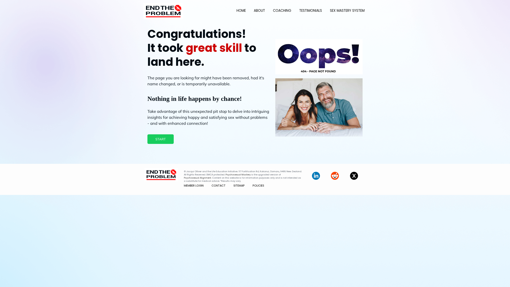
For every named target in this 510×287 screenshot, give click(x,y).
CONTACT (219, 186)
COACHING (282, 10)
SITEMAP (239, 186)
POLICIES (258, 186)
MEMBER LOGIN (194, 186)
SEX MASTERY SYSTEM (347, 10)
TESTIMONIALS (310, 10)
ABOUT (259, 10)
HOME (241, 10)
